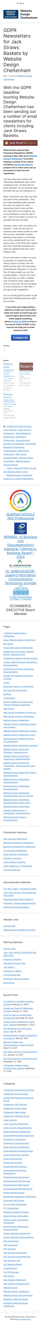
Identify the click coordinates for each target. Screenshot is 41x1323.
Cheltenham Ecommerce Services (18, 1090)
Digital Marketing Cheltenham (16, 1132)
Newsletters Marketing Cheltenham (19, 1197)
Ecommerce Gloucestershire (16, 1143)
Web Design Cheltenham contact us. (20, 712)
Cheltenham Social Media (15, 1108)
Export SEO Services (12, 1159)
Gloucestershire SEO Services (17, 1181)
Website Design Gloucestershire (18, 1295)
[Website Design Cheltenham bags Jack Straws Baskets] (10, 397)
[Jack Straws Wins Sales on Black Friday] (26, 366)
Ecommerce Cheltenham (14, 1139)
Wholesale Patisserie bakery (16, 907)
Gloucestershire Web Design (16, 1185)
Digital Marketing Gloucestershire (18, 1135)
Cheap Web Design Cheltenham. (18, 648)
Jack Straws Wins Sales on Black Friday (26, 374)
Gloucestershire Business (15, 1166)
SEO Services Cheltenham (15, 690)
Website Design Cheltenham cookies (20, 731)
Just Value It (9, 967)
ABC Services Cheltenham (15, 839)
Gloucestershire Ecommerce (16, 1177)
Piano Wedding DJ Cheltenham (17, 866)
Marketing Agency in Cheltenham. (18, 686)
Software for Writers (12, 971)
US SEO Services (11, 1272)
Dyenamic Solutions (12, 858)
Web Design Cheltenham (14, 1280)
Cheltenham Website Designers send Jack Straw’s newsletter (9, 376)
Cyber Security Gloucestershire (17, 1128)
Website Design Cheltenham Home (19, 735)
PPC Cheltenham (11, 1208)
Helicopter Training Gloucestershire (19, 903)
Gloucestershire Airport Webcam (18, 899)
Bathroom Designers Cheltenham (18, 843)
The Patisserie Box (11, 870)
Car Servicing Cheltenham (15, 850)
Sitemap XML (9, 926)
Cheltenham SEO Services (15, 1104)
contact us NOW (19, 321)
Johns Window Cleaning (14, 862)
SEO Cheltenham (11, 1241)
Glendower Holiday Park (14, 963)
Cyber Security (10, 430)
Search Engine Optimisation (16, 1216)
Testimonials (9, 698)
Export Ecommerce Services (16, 1155)
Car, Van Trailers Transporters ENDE (19, 889)
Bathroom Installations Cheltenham (19, 847)
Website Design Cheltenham (29, 14)
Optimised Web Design (13, 1200)
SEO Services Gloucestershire (17, 1257)
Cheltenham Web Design (14, 1112)
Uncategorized (10, 451)
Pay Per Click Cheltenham (15, 1204)
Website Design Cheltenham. (16, 806)
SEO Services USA (11, 1260)
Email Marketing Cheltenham (16, 1147)
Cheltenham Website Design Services (20, 658)
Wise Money (9, 983)
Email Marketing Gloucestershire (18, 1151)
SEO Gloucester (10, 1245)
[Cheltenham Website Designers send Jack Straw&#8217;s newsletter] (10, 366)
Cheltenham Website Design (16, 1116)
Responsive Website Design (16, 1212)
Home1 (6, 682)
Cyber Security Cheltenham (15, 854)
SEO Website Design (12, 1264)
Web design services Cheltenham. (19, 716)
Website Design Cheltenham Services (20, 745)
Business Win (9, 949)
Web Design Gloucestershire (16, 1284)
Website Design (10, 1288)
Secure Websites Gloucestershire (18, 1237)
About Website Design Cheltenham (19, 640)
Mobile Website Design (13, 1193)
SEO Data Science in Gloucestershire (20, 1059)
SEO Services (9, 1249)
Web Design (8, 709)
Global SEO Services (12, 1163)
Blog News (8, 644)
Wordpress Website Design (15, 1299)
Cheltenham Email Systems (18, 426)
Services (7, 694)
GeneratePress (24, 1319)
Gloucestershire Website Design (18, 1189)
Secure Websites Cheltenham (16, 1233)
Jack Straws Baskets (23, 164)
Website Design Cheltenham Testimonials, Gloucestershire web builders (19, 766)
